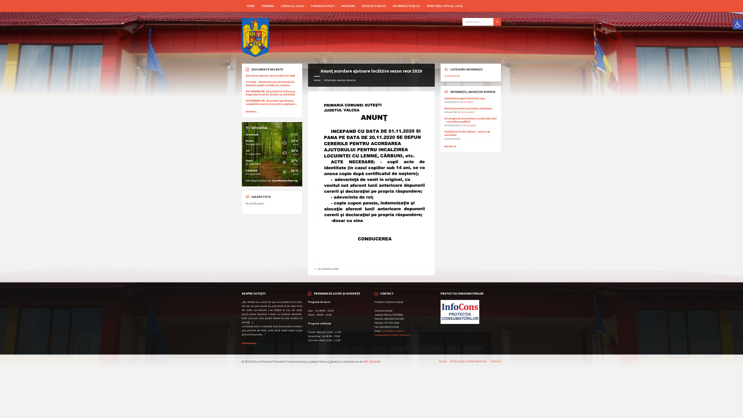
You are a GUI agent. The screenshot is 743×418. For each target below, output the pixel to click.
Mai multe (450, 146)
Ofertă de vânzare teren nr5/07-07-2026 (270, 75)
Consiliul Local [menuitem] (292, 6)
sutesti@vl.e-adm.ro (393, 331)
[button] (738, 24)
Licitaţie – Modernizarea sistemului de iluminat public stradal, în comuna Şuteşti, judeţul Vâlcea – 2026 (270, 83)
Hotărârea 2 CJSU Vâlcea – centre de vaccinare (467, 133)
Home (317, 80)
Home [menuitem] (251, 6)
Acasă (443, 361)
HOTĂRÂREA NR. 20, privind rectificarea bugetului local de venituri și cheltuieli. (270, 93)
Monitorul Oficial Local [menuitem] (445, 6)
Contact (495, 361)
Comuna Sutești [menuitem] (322, 6)
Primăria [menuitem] (267, 6)
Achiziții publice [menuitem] (374, 6)
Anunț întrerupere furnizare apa (464, 98)
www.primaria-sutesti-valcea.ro (392, 335)
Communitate (452, 76)
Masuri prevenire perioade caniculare (468, 108)
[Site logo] (255, 56)
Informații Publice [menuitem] (406, 6)
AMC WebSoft (372, 361)
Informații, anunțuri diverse (340, 80)
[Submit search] (497, 22)
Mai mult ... (252, 111)
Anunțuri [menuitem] (348, 6)
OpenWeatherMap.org (285, 180)
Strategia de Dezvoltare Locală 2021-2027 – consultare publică (470, 120)
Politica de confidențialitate (468, 361)
